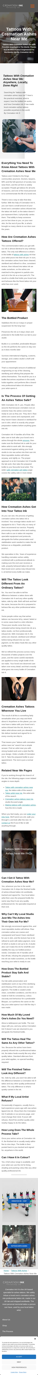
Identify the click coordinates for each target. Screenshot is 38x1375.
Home (6, 1271)
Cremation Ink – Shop (19, 1201)
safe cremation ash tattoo (17, 470)
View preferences (19, 1367)
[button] (35, 1339)
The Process (7, 1331)
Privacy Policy (22, 1372)
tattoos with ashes (21, 255)
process (26, 440)
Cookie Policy (14, 1372)
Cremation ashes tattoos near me (19, 799)
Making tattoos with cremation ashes (20, 805)
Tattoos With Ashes (19, 1271)
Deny (19, 1362)
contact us (6, 823)
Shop (4, 1326)
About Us (6, 1320)
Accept (19, 1357)
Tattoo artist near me (13, 793)
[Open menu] (32, 6)
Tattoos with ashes (19, 1246)
